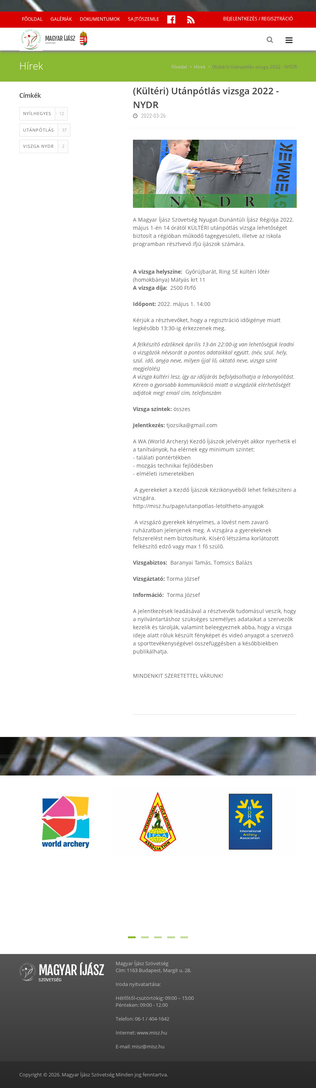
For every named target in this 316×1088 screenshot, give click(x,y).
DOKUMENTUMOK (100, 19)
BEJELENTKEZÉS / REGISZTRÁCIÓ (258, 18)
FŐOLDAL (32, 19)
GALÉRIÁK (61, 19)
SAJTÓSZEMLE (143, 19)
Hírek (199, 67)
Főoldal (179, 67)
